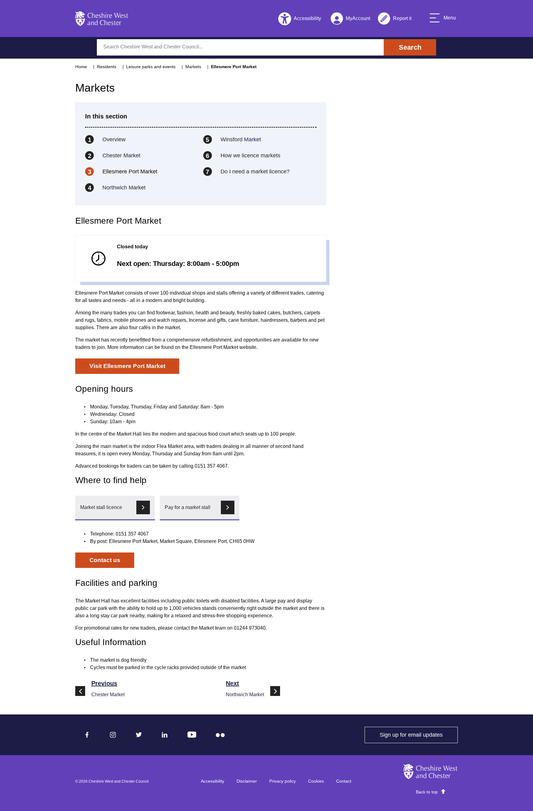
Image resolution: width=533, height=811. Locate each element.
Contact (343, 781)
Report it (394, 19)
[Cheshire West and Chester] (101, 18)
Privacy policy (282, 781)
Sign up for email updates (419, 735)
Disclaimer (247, 781)
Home (81, 66)
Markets (193, 66)
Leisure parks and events (151, 66)
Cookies (316, 781)
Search (410, 47)
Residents (106, 66)
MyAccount (350, 19)
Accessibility (212, 781)
